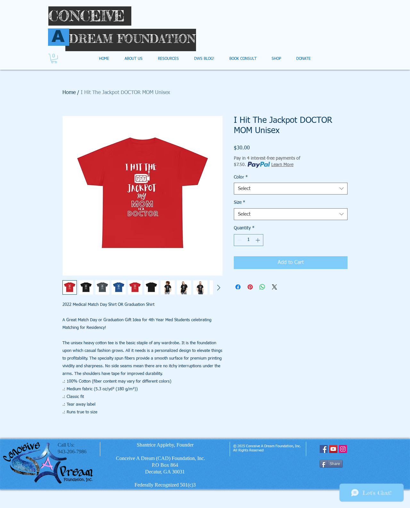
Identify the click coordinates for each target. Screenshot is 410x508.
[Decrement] (239, 240)
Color (241, 177)
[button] (54, 58)
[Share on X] (274, 287)
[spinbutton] (248, 240)
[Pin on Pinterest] (250, 287)
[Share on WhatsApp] (262, 287)
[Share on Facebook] (238, 287)
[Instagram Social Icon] (343, 449)
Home (69, 92)
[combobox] (291, 189)
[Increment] (258, 240)
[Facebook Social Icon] (324, 449)
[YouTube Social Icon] (333, 449)
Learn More (282, 165)
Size (239, 202)
